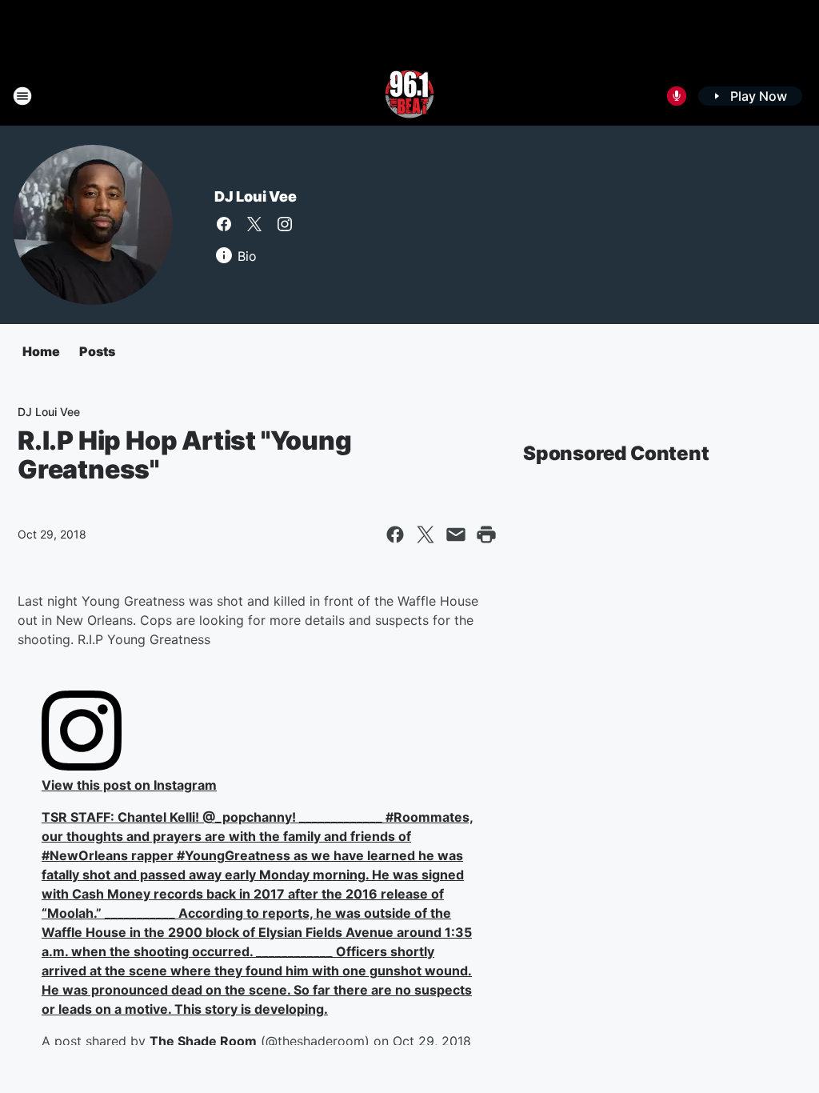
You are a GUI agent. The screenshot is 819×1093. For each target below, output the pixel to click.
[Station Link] (409, 96)
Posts (97, 351)
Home (41, 351)
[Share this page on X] (425, 534)
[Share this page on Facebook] (395, 534)
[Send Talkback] (676, 96)
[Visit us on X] (254, 224)
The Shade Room (203, 1041)
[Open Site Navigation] (22, 96)
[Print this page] (486, 534)
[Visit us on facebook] (224, 224)
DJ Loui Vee (255, 196)
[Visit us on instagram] (284, 224)
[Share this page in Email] (456, 534)
